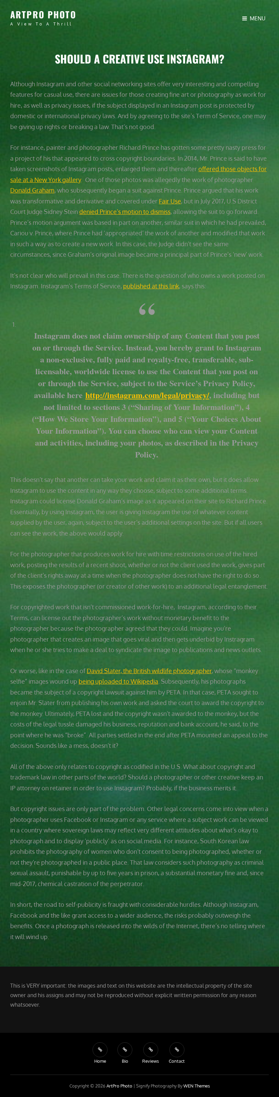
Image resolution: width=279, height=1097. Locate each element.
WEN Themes (196, 1086)
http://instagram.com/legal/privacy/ (147, 395)
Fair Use (170, 201)
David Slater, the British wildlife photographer (149, 671)
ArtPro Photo (43, 14)
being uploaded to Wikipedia (118, 681)
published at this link (151, 286)
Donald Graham (32, 190)
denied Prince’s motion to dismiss (124, 211)
